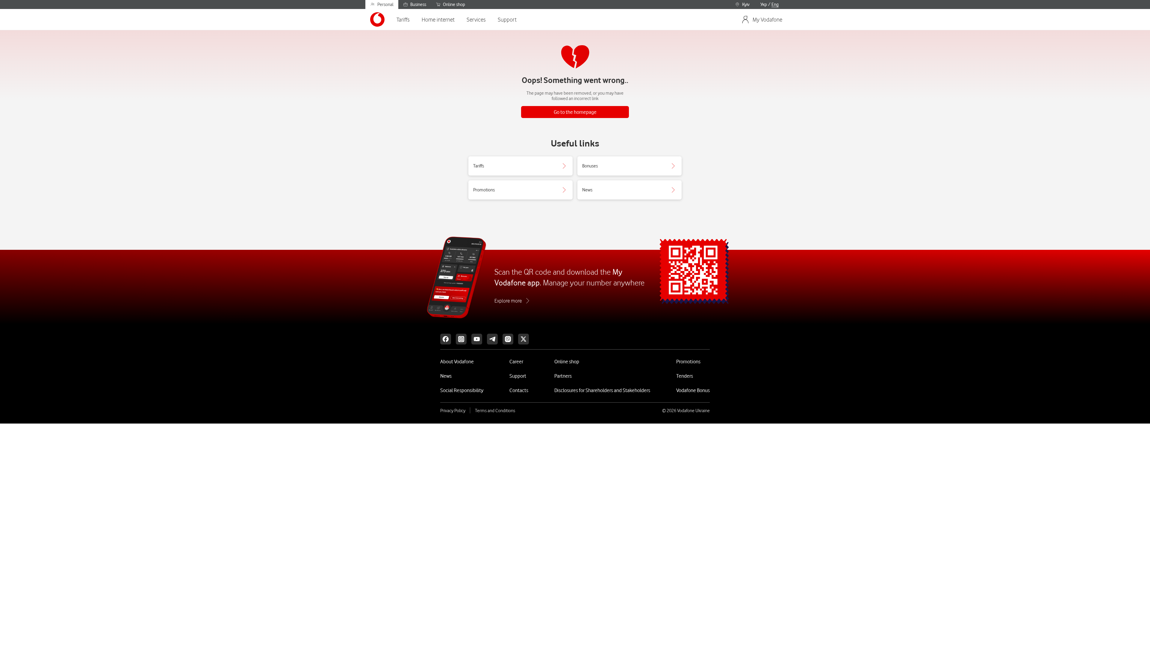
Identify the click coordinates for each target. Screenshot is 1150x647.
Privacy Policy (452, 410)
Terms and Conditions (495, 410)
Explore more (508, 301)
